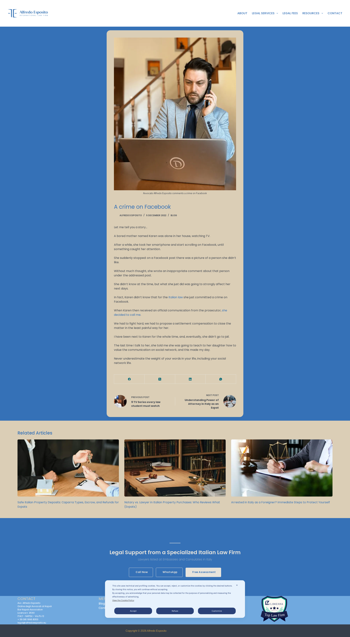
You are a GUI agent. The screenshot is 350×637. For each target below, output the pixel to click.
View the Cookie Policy (123, 600)
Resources (310, 13)
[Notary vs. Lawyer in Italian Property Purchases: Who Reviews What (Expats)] (175, 468)
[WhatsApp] (221, 379)
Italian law (176, 297)
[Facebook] (129, 379)
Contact (335, 13)
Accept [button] (133, 611)
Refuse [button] (175, 611)
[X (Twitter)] (160, 379)
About (242, 13)
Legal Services (263, 13)
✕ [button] (237, 585)
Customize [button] (217, 611)
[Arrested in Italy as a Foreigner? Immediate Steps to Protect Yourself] (281, 468)
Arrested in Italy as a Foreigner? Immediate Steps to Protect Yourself (280, 502)
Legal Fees (290, 13)
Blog (174, 215)
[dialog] (175, 599)
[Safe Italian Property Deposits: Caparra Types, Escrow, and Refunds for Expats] (68, 468)
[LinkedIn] (190, 379)
